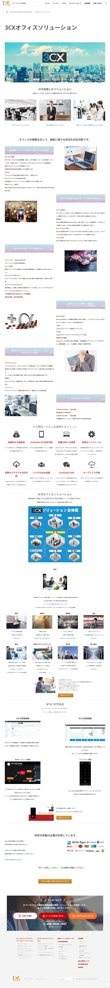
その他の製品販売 (62, 941)
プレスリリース (83, 948)
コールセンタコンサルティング (46, 952)
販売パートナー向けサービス (65, 938)
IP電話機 (61, 947)
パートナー (82, 943)
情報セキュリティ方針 (84, 958)
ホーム (47, 3)
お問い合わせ (97, 3)
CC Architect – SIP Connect (65, 944)
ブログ (64, 3)
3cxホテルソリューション (24, 948)
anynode (61, 954)
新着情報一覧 (82, 946)
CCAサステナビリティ (84, 953)
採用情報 (81, 955)
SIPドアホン (62, 951)
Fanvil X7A (17, 638)
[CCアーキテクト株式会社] (14, 3)
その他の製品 (62, 958)
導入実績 (81, 951)
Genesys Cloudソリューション (46, 943)
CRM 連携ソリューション (24, 955)
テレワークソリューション (24, 957)
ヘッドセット (62, 949)
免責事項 (80, 967)
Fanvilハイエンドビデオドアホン (42, 638)
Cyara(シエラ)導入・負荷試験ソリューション (45, 949)
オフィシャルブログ (28, 979)
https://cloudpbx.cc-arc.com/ (13, 859)
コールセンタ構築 (42, 946)
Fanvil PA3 (94, 638)
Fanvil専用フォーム (63, 956)
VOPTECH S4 (51, 607)
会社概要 (87, 3)
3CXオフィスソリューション (25, 946)
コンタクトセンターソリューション (45, 939)
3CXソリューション (23, 943)
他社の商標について (84, 961)
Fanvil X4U (20, 669)
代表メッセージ (83, 941)
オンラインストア (75, 3)
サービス (56, 3)
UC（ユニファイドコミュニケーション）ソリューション (25, 939)
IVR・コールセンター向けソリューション (25, 951)
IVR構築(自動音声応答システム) (46, 955)
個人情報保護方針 (83, 964)
